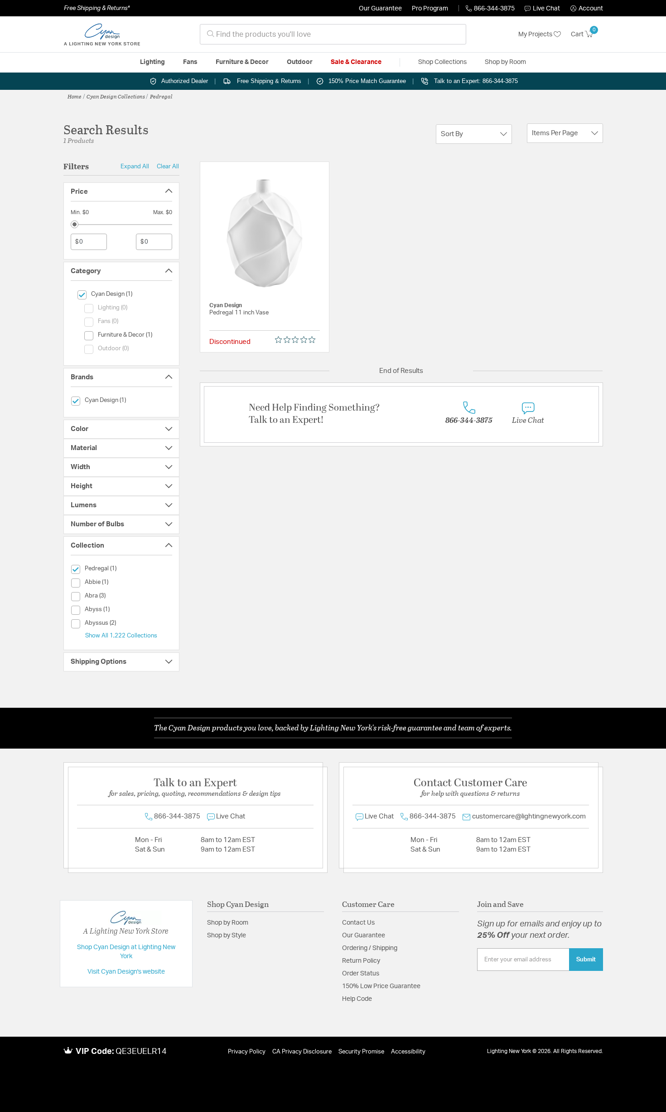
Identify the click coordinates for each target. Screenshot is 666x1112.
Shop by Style (226, 935)
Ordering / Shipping (369, 948)
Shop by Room (227, 923)
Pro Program (430, 8)
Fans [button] (190, 62)
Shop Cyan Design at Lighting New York (126, 952)
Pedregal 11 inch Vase (239, 313)
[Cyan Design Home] (101, 34)
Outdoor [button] (300, 62)
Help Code (357, 999)
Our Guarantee (380, 8)
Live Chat (546, 8)
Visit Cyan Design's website (126, 972)
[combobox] (333, 34)
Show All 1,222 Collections (121, 635)
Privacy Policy (246, 1052)
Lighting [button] (152, 62)
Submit (586, 959)
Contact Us (358, 923)
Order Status (360, 973)
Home (75, 96)
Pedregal (161, 96)
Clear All (168, 166)
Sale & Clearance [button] (356, 62)
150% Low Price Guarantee (381, 986)
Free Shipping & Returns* (97, 8)
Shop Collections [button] (442, 62)
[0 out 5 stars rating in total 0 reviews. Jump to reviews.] (297, 339)
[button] (586, 8)
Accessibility (408, 1052)
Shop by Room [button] (505, 62)
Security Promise (361, 1052)
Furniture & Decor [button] (242, 62)
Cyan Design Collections (116, 96)
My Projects (536, 34)
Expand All (135, 166)
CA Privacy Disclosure (302, 1052)
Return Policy (361, 961)
